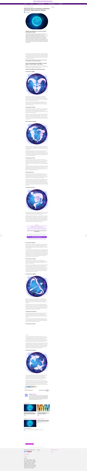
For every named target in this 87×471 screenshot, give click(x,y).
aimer (25, 459)
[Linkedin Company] (29, 451)
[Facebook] (24, 451)
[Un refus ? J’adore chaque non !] (1, 235)
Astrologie (34, 459)
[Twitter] (26, 451)
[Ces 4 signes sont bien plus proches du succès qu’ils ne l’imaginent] (43, 407)
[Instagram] (27, 451)
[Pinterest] (28, 451)
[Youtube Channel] (31, 451)
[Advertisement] (37, 48)
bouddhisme (28, 460)
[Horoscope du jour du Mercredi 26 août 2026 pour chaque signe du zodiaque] (30, 407)
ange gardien (30, 459)
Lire (24, 415)
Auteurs (38, 451)
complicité (34, 460)
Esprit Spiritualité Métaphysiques (42, 1)
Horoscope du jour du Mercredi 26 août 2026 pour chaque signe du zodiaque (30, 413)
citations (31, 460)
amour (27, 459)
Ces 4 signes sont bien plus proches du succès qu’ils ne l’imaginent (43, 413)
